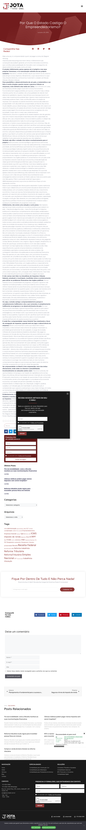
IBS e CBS (28, 533)
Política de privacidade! (48, 827)
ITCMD (8, 540)
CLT (27, 528)
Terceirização (20, 558)
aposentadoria (20, 528)
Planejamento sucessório (14, 542)
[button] (81, 6)
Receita (15, 545)
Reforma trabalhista (22, 548)
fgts (22, 534)
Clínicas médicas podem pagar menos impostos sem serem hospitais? (18, 480)
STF (15, 558)
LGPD (13, 540)
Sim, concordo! (36, 827)
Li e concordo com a (19, 455)
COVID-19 (15, 530)
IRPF (33, 536)
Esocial (13, 534)
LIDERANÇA (17, 540)
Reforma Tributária (14, 551)
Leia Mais (6, 474)
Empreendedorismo (28, 530)
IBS (25, 533)
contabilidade (8, 530)
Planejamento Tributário (27, 542)
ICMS (34, 533)
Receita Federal (27, 545)
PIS (35, 540)
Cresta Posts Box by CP (59, 746)
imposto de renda (12, 537)
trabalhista (27, 558)
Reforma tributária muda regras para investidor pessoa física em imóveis (17, 489)
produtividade (8, 545)
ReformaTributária (13, 554)
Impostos (23, 537)
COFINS (31, 528)
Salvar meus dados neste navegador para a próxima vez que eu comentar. (32, 671)
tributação (8, 561)
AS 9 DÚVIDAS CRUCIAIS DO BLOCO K (73, 737)
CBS (25, 528)
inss (27, 537)
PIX (5, 542)
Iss (5, 540)
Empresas (7, 534)
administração (11, 528)
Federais (18, 533)
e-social (20, 530)
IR (30, 537)
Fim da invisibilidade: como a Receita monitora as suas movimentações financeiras (20, 470)
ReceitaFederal (7, 548)
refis (12, 548)
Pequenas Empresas (29, 540)
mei (23, 540)
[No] (84, 825)
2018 (5, 528)
